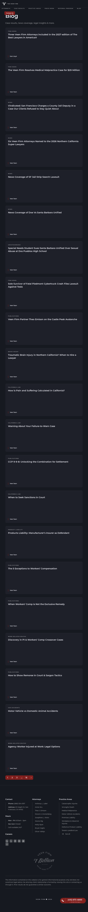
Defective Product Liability (72, 827)
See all (67, 834)
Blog (79, 8)
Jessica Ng (39, 821)
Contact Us (9, 13)
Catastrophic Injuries (69, 803)
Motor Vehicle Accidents (71, 814)
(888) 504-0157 (16, 803)
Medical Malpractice (69, 811)
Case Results (19, 8)
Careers (8, 834)
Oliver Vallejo (40, 831)
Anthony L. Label (41, 803)
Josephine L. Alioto (42, 818)
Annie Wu (38, 807)
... (21, 777)
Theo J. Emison (40, 811)
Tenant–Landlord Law (70, 830)
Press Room (49, 8)
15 (26, 777)
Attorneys (6, 8)
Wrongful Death (68, 807)
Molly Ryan (39, 825)
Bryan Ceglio (40, 828)
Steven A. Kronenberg (43, 814)
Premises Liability (68, 818)
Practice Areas (34, 8)
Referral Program (65, 8)
